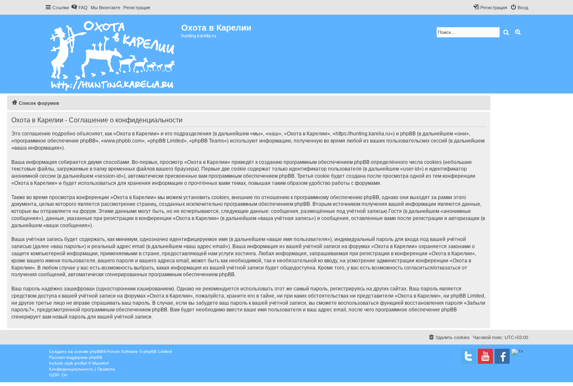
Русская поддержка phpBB (75, 357)
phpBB (96, 351)
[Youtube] (485, 356)
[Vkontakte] (468, 356)
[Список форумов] (113, 54)
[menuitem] (79, 8)
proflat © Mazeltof (92, 363)
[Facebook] (502, 356)
